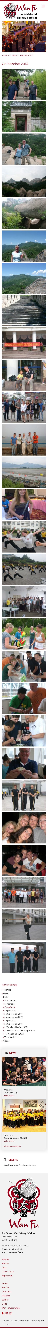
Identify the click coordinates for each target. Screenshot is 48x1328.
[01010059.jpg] (24, 148)
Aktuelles (15, 55)
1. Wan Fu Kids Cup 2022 (15, 1027)
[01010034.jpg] (24, 84)
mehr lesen (9, 1095)
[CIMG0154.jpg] (24, 666)
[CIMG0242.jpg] (24, 860)
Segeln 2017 (10, 1020)
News (5, 993)
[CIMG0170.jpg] (24, 698)
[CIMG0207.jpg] (24, 795)
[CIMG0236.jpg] (24, 827)
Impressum (7, 1275)
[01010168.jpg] (24, 310)
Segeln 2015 (10, 1010)
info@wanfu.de (16, 1249)
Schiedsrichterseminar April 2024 (19, 1030)
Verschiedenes (11, 1037)
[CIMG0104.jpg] (24, 536)
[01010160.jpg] (24, 278)
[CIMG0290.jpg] (24, 892)
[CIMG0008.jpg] (24, 375)
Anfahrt (5, 1259)
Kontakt (5, 1263)
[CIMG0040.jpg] (24, 439)
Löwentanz (9, 1004)
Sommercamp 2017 (13, 1017)
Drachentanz (10, 1000)
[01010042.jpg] (24, 116)
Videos (6, 1041)
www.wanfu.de (16, 1252)
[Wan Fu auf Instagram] (10, 1313)
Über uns (6, 1291)
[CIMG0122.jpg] (24, 633)
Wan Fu (5, 1287)
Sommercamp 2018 (13, 1023)
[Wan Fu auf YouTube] (7, 1313)
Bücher (5, 1299)
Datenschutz (8, 1271)
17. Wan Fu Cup (10, 1092)
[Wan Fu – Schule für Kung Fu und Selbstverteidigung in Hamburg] (20, 10)
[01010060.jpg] (24, 181)
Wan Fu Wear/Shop (11, 1308)
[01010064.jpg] (24, 213)
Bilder (22, 55)
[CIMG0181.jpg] (24, 730)
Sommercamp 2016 (13, 1014)
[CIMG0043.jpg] (24, 472)
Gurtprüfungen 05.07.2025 (15, 1138)
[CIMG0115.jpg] (24, 569)
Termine (7, 989)
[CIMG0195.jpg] (24, 763)
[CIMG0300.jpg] (24, 924)
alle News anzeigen (12, 1146)
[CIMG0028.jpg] (24, 407)
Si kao (4, 1303)
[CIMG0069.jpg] (24, 504)
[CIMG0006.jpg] (24, 342)
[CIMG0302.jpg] (24, 957)
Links (4, 1267)
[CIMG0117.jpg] (24, 601)
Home (5, 1283)
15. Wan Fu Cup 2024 (14, 1033)
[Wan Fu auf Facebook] (3, 1313)
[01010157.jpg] (24, 245)
